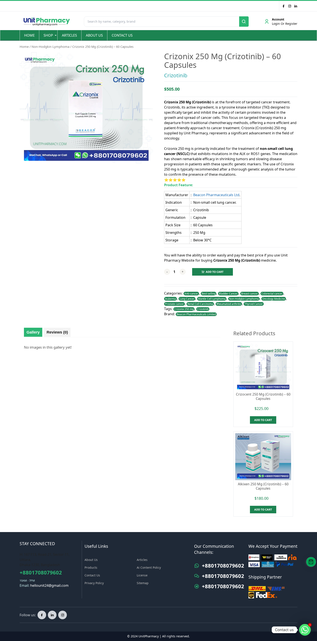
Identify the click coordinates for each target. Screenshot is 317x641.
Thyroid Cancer (254, 304)
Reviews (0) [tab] (57, 332)
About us (94, 35)
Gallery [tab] (33, 332)
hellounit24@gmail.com (49, 585)
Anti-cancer (191, 293)
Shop (48, 35)
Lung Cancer (187, 299)
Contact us (122, 35)
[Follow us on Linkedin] (295, 6)
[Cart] (311, 562)
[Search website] (244, 21)
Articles (69, 35)
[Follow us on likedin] (52, 615)
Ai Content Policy (149, 567)
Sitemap (143, 583)
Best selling (208, 293)
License (142, 575)
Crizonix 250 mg (184, 309)
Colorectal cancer (271, 293)
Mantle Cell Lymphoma (212, 299)
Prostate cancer (174, 304)
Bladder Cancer (228, 293)
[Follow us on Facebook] (283, 6)
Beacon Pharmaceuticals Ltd (216, 194)
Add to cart (214, 272)
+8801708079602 (41, 572)
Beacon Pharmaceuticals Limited (196, 314)
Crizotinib (175, 75)
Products (91, 567)
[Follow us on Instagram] (62, 615)
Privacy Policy (94, 583)
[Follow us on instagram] (289, 6)
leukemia (170, 299)
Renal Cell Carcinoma (200, 304)
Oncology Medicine (273, 299)
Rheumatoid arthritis (229, 304)
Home (29, 35)
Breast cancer (249, 293)
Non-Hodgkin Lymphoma (50, 46)
